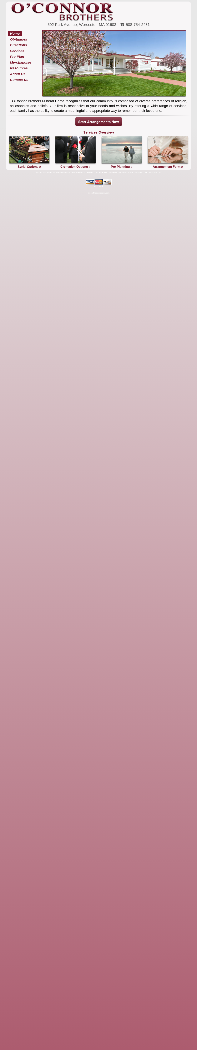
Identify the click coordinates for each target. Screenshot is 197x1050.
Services (17, 51)
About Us (17, 74)
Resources (19, 68)
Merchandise (20, 62)
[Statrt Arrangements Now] (168, 163)
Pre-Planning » (121, 166)
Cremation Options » (75, 166)
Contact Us (19, 80)
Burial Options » (29, 166)
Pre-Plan (17, 57)
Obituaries (18, 39)
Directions (18, 45)
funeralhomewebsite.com (98, 193)
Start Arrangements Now (98, 121)
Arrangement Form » (168, 166)
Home (15, 34)
